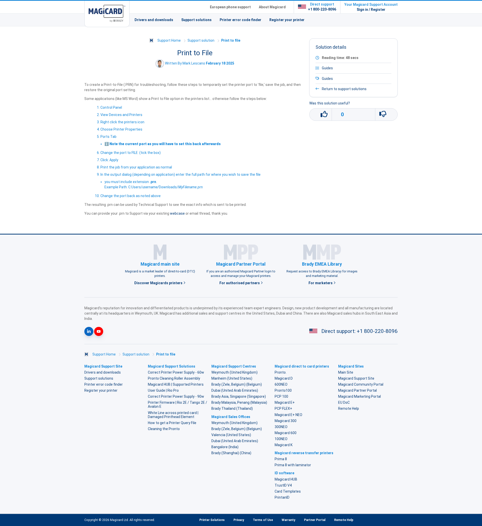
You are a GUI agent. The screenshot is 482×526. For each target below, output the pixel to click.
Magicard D (284, 378)
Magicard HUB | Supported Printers (176, 384)
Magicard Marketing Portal (359, 396)
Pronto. (280, 372)
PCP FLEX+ (283, 408)
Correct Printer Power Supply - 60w (176, 372)
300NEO (281, 427)
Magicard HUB (286, 479)
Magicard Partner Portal (357, 390)
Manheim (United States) (231, 378)
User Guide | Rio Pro (163, 390)
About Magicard (272, 7)
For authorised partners (240, 283)
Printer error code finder (240, 20)
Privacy (238, 520)
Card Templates (288, 491)
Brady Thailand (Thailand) (232, 408)
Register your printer (287, 20)
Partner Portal (314, 520)
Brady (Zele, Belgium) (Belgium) (236, 384)
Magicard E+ (285, 402)
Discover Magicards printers (158, 283)
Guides (327, 79)
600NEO (281, 384)
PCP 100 (281, 396)
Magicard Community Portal (360, 384)
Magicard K (283, 445)
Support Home (169, 40)
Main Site (345, 372)
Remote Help (348, 408)
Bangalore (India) (224, 447)
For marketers (321, 283)
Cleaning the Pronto (164, 429)
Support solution (201, 40)
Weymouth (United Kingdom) (234, 372)
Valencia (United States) (231, 435)
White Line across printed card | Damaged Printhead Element (173, 415)
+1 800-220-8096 (322, 9)
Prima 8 (281, 459)
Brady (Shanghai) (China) (231, 453)
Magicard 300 (285, 421)
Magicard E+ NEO (288, 415)
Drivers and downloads (154, 20)
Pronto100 (283, 390)
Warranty (288, 520)
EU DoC (344, 402)
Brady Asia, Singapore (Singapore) (238, 396)
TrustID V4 (283, 485)
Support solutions (196, 20)
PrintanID (282, 497)
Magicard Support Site (356, 378)
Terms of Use (263, 520)
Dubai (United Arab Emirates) (234, 390)
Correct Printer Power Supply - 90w (176, 396)
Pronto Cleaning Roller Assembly (174, 378)
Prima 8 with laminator (293, 465)
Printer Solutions (212, 520)
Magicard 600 (285, 433)
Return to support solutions (344, 89)
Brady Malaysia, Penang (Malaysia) (239, 402)
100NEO (281, 439)
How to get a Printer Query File (172, 423)
